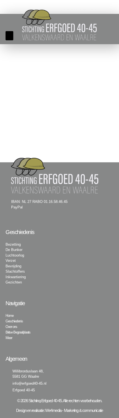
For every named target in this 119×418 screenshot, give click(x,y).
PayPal (17, 207)
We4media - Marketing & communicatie (74, 410)
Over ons (11, 327)
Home (9, 316)
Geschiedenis (14, 321)
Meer (9, 338)
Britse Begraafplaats (18, 332)
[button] (9, 35)
